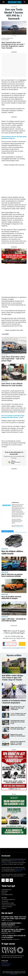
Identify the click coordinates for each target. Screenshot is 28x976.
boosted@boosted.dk (19, 526)
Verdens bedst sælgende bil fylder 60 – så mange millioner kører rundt (17, 743)
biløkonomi (19, 871)
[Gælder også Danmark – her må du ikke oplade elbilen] (5, 729)
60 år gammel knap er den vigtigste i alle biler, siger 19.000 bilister (17, 708)
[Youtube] (11, 880)
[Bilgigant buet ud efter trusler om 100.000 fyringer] (5, 736)
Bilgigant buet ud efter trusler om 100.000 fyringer (17, 735)
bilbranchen (4, 862)
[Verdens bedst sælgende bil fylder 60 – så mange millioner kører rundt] (5, 743)
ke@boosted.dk (14, 974)
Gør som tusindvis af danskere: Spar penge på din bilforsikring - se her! (12, 416)
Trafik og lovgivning (5, 697)
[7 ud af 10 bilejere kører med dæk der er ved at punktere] (5, 715)
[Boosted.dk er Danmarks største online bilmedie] (14, 2)
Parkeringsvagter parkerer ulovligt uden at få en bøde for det (17, 722)
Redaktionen (10, 38)
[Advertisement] (14, 180)
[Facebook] (3, 880)
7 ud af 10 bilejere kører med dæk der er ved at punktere (18, 714)
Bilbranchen (4, 933)
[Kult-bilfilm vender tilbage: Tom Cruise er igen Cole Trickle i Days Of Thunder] (14, 665)
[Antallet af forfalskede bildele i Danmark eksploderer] (14, 691)
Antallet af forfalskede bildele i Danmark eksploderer (14, 702)
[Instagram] (7, 880)
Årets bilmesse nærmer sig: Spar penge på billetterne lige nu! (13, 137)
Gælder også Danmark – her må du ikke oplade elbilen (18, 728)
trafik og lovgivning (20, 869)
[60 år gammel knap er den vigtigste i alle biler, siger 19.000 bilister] (5, 708)
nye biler (19, 860)
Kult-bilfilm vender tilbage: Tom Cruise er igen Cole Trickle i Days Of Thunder (12, 677)
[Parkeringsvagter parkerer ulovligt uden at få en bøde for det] (5, 722)
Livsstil (3, 672)
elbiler (15, 860)
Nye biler (14, 7)
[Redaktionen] (6, 514)
